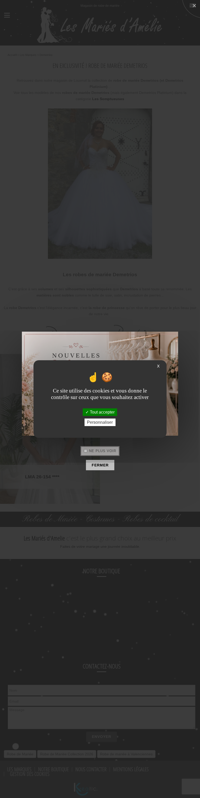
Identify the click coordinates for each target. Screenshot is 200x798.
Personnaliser (100, 422)
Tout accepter (102, 412)
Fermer (100, 465)
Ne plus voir (102, 451)
